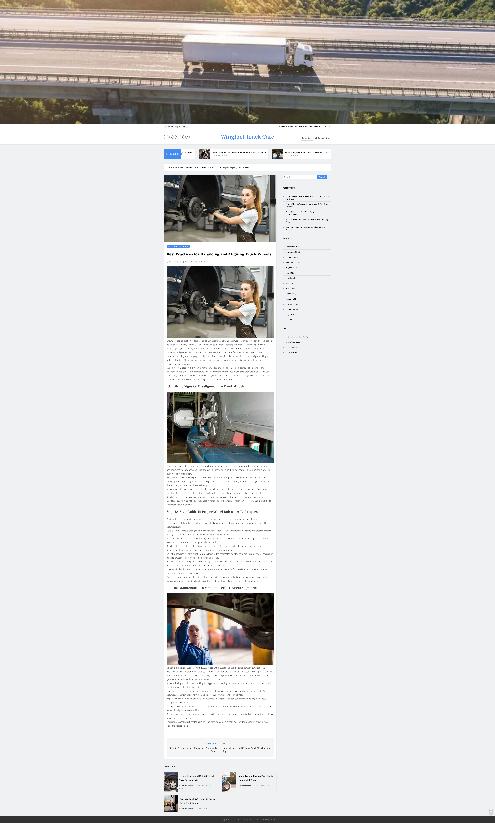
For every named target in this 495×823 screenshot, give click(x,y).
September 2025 (293, 262)
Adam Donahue (175, 262)
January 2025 (292, 299)
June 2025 (290, 278)
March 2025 (291, 294)
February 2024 (292, 304)
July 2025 (290, 273)
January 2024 (292, 309)
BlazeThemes (276, 819)
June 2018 (290, 320)
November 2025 (293, 252)
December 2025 (293, 247)
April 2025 (290, 288)
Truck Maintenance (294, 342)
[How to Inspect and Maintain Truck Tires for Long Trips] (286, 154)
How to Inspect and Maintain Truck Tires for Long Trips (319, 152)
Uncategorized (292, 352)
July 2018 (290, 314)
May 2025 (290, 283)
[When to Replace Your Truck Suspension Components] (218, 154)
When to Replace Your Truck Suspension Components (250, 152)
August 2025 (291, 267)
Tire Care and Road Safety (178, 246)
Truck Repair (291, 347)
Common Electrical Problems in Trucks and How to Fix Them (294, 126)
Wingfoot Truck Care (247, 137)
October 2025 (292, 257)
